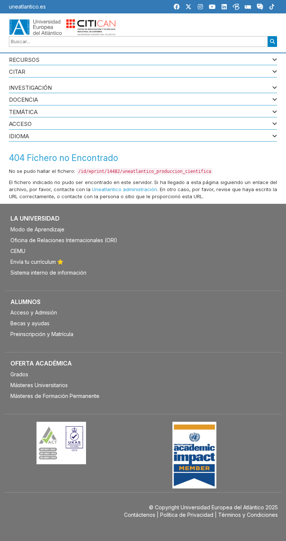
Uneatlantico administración (124, 189)
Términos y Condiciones (248, 515)
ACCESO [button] (20, 124)
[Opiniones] (260, 8)
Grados (19, 374)
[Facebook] (176, 6)
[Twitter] (188, 6)
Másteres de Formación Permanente (54, 396)
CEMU (17, 251)
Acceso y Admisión (33, 312)
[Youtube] (212, 6)
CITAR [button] (17, 72)
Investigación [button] (30, 88)
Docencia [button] (23, 100)
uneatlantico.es (27, 6)
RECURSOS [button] (24, 60)
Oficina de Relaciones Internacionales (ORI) (63, 240)
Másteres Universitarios (39, 385)
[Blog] (236, 8)
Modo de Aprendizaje (37, 229)
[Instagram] (200, 6)
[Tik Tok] (271, 8)
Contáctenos (139, 515)
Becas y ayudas (30, 323)
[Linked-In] (224, 6)
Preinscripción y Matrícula (41, 334)
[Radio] (248, 8)
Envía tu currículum (33, 262)
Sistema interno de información (48, 272)
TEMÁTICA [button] (23, 112)
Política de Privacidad (186, 515)
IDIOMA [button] (19, 136)
